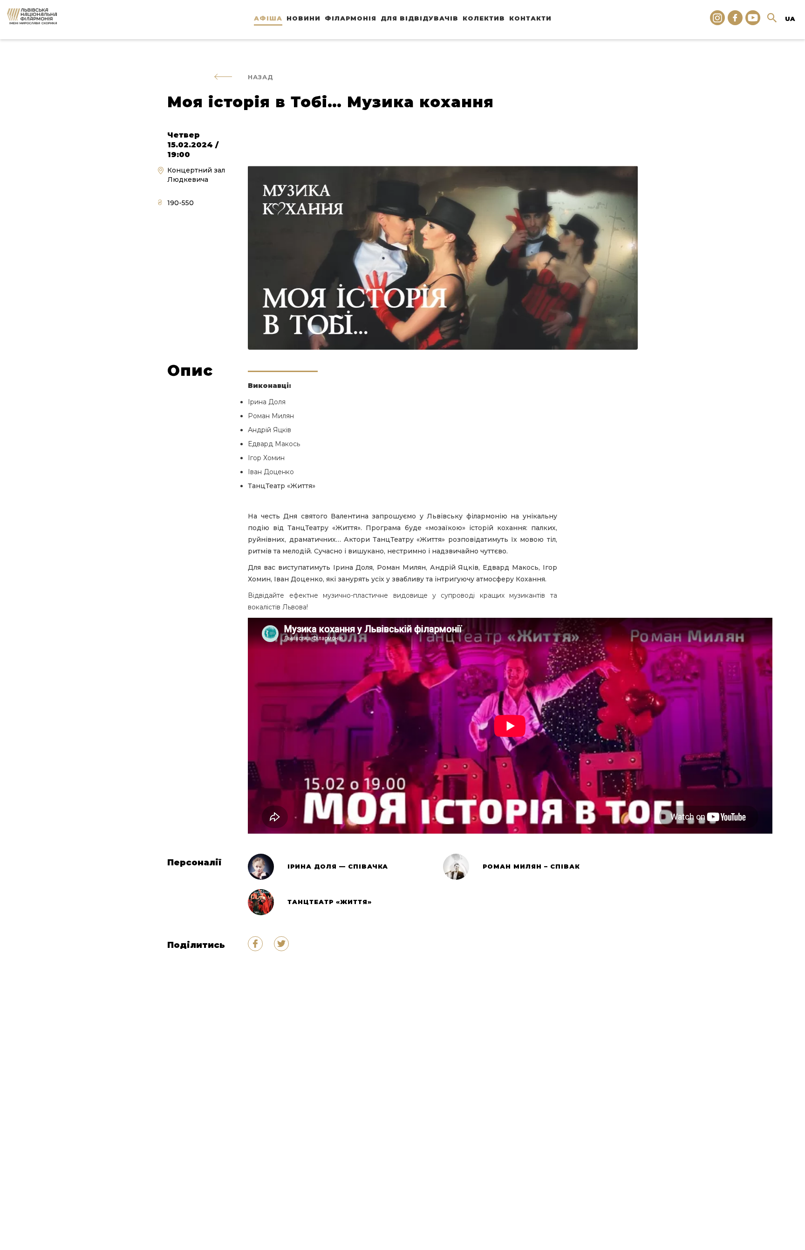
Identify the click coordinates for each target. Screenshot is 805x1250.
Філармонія (350, 18)
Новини (304, 18)
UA (790, 18)
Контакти (530, 18)
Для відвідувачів (419, 18)
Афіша (268, 18)
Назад (260, 77)
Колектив (484, 18)
